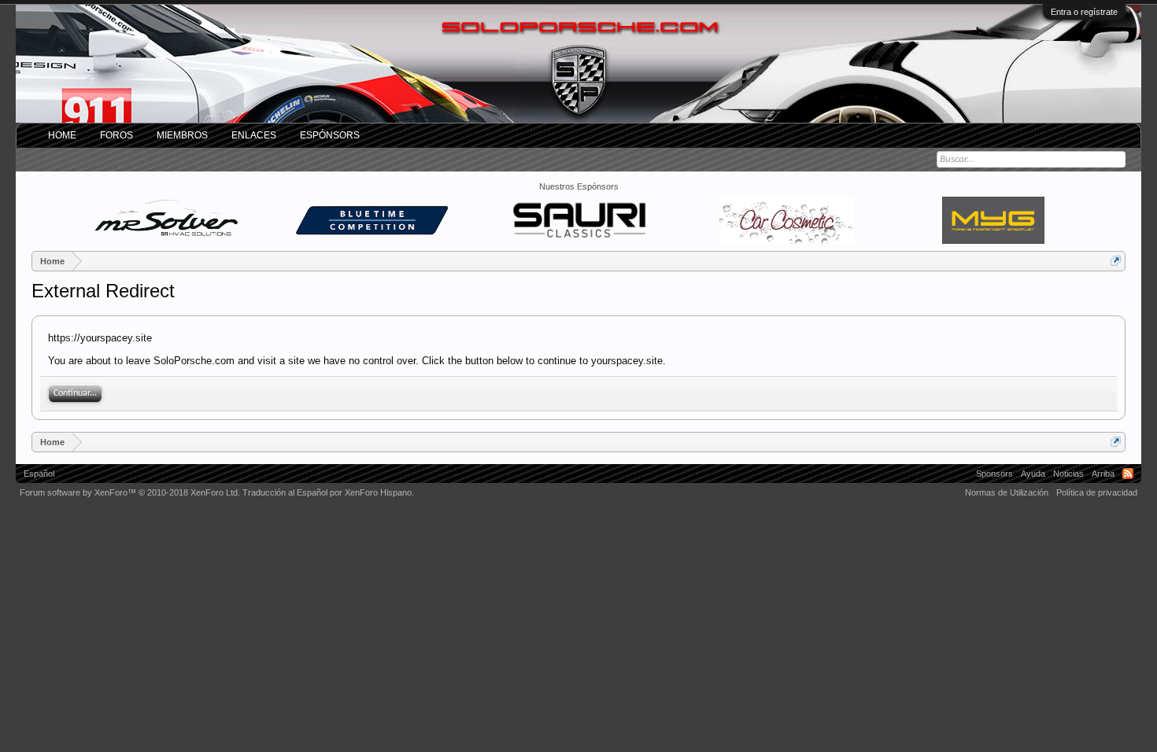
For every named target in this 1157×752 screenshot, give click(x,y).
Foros (116, 135)
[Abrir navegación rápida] (1116, 261)
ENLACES (253, 135)
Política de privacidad (1096, 492)
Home (62, 135)
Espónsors (330, 135)
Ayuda (1033, 473)
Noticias (1068, 473)
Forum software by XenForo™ (130, 492)
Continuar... (75, 393)
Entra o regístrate (1084, 12)
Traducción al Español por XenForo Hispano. (328, 492)
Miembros (182, 135)
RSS (1127, 473)
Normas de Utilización (1006, 492)
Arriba (1103, 473)
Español (39, 473)
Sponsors (994, 473)
